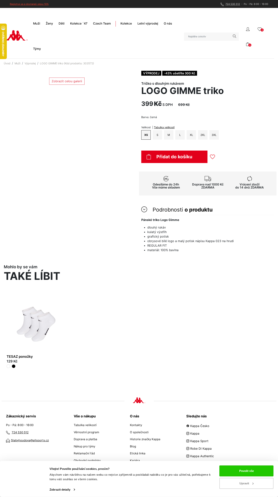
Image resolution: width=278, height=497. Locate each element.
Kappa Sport (198, 441)
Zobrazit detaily (60, 489)
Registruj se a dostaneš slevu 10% (29, 4)
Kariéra (135, 460)
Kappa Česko (199, 426)
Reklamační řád (84, 453)
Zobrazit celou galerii (67, 81)
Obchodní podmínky (87, 460)
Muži (17, 63)
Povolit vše (246, 470)
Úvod (7, 63)
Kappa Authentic (201, 456)
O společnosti (139, 432)
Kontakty (136, 425)
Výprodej (30, 63)
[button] (248, 28)
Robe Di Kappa (200, 448)
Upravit (244, 483)
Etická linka (137, 453)
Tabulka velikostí (164, 127)
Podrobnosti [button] (182, 209)
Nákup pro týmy (84, 446)
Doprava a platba (85, 439)
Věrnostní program (86, 432)
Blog (133, 446)
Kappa (194, 433)
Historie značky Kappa (145, 439)
